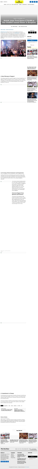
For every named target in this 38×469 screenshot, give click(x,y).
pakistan (15, 405)
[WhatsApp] (35, 32)
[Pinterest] (33, 32)
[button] (5, 2)
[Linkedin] (4, 423)
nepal (12, 405)
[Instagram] (32, 2)
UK (23, 18)
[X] (34, 2)
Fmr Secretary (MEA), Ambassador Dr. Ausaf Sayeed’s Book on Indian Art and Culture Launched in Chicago (32, 57)
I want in (32, 40)
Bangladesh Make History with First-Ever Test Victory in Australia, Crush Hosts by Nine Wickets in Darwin (32, 89)
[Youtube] (37, 2)
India (9, 405)
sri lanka (18, 405)
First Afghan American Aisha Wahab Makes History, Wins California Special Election (31, 67)
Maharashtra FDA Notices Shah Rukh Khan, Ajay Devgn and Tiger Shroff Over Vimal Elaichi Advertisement (32, 78)
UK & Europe (20, 18)
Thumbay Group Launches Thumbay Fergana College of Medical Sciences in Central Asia (19, 410)
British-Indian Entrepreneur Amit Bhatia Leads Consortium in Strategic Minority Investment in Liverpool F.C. (32, 101)
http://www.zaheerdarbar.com (5, 418)
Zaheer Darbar (15, 26)
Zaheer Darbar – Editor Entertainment (7, 29)
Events (15, 18)
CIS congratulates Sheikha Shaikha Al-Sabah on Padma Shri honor (6, 410)
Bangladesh (6, 405)
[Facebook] (30, 2)
